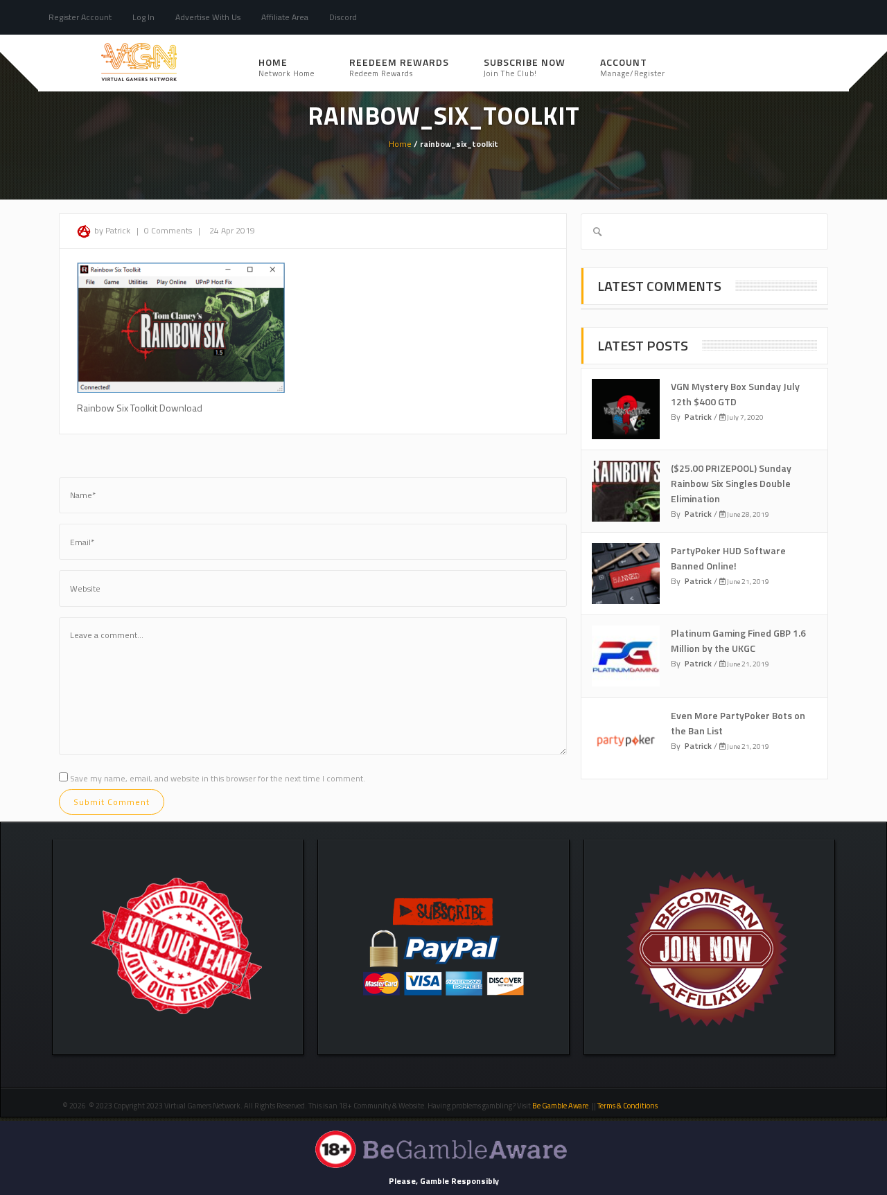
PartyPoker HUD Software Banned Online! (728, 558)
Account (632, 67)
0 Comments (168, 230)
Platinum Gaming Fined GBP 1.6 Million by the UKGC (738, 640)
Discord (343, 17)
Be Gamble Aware (560, 1105)
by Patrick (112, 230)
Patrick (698, 416)
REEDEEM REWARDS (399, 67)
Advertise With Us (207, 17)
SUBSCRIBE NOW (524, 67)
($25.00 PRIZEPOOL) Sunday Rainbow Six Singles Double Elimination (731, 483)
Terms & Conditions (628, 1105)
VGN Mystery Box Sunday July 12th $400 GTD (735, 394)
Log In (143, 17)
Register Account (80, 17)
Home (286, 67)
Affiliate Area (284, 17)
